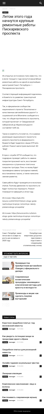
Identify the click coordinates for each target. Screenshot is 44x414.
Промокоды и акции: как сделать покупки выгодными (26, 296)
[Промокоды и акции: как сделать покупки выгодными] (8, 296)
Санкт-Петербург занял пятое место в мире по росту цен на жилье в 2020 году (11, 237)
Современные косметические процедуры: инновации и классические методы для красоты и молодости (28, 282)
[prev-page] (3, 304)
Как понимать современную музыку (19, 397)
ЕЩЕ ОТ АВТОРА (10, 257)
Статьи (5, 329)
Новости (12, 9)
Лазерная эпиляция (12, 373)
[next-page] (7, 304)
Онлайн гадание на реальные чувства (20, 363)
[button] (4, 3)
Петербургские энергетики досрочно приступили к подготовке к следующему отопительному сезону (32, 239)
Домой (4, 9)
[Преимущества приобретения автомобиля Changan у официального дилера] (8, 266)
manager (12, 329)
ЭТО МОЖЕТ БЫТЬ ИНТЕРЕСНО (16, 254)
